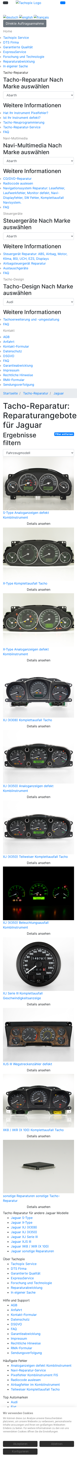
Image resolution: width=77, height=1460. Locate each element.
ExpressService (14, 52)
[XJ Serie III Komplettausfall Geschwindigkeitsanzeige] (38, 964)
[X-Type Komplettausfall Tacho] (38, 554)
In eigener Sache (15, 66)
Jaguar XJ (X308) (24, 1227)
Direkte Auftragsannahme (25, 23)
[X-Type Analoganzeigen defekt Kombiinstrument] (38, 620)
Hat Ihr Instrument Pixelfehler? (25, 113)
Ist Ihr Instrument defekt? (21, 118)
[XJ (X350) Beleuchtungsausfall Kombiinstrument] (38, 893)
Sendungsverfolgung (18, 384)
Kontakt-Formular (16, 346)
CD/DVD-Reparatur (17, 179)
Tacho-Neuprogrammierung (23, 122)
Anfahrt (8, 342)
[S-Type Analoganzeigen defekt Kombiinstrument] (38, 483)
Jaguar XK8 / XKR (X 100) (30, 1246)
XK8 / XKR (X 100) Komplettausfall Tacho (33, 1130)
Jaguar (59, 393)
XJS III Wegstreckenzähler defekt (27, 1064)
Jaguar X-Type (21, 1222)
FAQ (6, 132)
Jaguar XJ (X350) (24, 1232)
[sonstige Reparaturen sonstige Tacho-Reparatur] (38, 1166)
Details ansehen (38, 524)
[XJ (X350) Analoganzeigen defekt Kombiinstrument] (38, 757)
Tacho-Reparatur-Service (21, 127)
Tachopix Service (16, 38)
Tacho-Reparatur (35, 393)
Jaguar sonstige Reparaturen (32, 1251)
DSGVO (8, 356)
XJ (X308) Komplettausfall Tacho (27, 720)
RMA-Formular (13, 380)
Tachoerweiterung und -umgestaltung (31, 319)
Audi (14, 1402)
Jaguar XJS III (21, 1242)
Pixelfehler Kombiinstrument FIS (34, 1375)
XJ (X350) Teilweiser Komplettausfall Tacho (35, 857)
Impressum (11, 370)
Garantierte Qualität (18, 47)
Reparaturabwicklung (19, 61)
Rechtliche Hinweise (18, 375)
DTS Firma (11, 42)
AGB (6, 337)
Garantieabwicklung (18, 365)
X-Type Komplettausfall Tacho (25, 583)
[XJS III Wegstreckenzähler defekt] (38, 1035)
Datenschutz (12, 351)
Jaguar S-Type (22, 1218)
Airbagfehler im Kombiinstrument (35, 1385)
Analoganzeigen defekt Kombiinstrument (41, 1365)
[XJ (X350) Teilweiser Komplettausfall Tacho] (38, 827)
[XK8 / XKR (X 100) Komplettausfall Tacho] (38, 1100)
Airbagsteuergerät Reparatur (24, 263)
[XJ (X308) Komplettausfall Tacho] (38, 691)
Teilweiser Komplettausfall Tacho (35, 1389)
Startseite (10, 393)
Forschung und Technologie (23, 57)
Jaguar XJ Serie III (24, 1237)
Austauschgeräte (15, 268)
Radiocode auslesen (18, 183)
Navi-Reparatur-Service (28, 1370)
